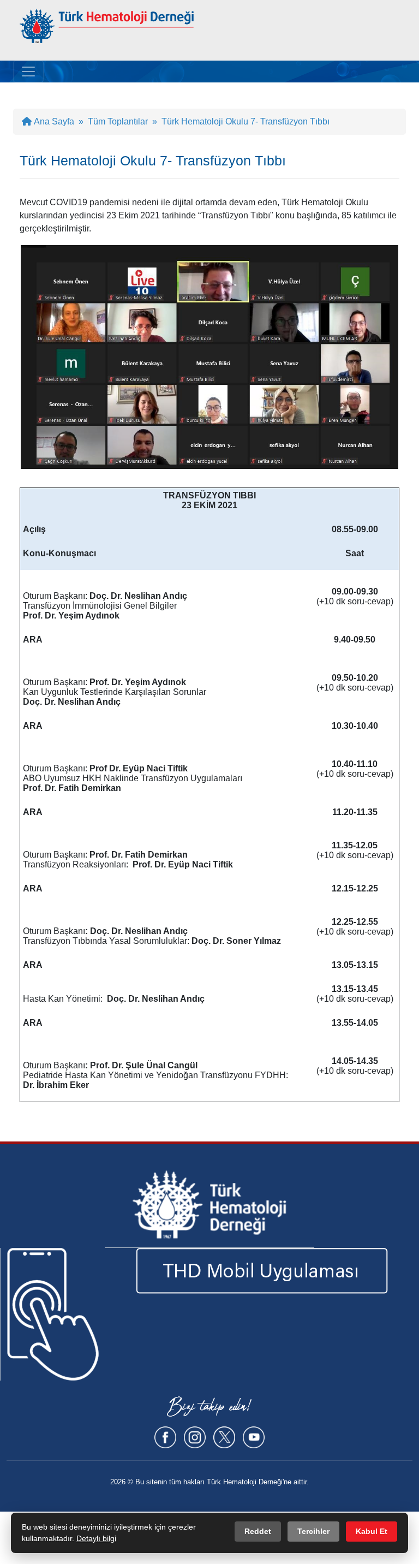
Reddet (257, 1531)
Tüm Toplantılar (118, 121)
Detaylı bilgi (96, 1538)
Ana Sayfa (53, 121)
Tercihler (313, 1531)
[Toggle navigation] (28, 71)
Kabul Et (371, 1531)
